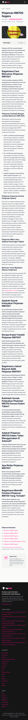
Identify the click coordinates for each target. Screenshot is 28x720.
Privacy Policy (5, 704)
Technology (4, 681)
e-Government (5, 661)
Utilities (3, 685)
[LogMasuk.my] (6, 2)
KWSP (3, 668)
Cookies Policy (5, 702)
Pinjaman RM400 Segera (11, 544)
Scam (3, 676)
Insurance (4, 666)
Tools (3, 683)
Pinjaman (8, 8)
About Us (4, 695)
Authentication (5, 653)
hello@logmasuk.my (7, 604)
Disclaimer (4, 700)
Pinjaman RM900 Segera (11, 539)
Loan (3, 670)
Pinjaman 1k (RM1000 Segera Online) (15, 541)
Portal (3, 674)
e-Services (4, 663)
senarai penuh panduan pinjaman (13, 547)
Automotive (4, 655)
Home (3, 8)
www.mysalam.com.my (10, 290)
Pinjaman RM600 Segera (11, 530)
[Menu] (24, 2)
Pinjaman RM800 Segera (11, 533)
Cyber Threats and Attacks (8, 659)
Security (4, 678)
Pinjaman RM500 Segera (11, 536)
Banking (4, 657)
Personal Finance (6, 672)
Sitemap (4, 706)
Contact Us (4, 698)
